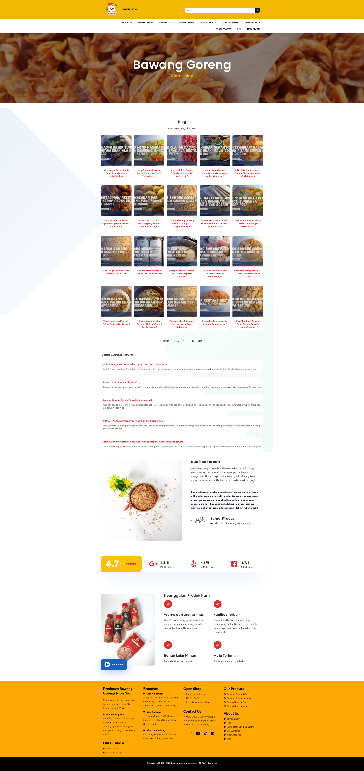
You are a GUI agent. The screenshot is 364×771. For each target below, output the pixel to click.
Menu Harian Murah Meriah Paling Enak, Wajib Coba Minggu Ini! (215, 173)
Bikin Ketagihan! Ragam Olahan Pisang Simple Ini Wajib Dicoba (247, 173)
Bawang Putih (166, 22)
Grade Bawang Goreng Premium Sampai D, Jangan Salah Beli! (182, 223)
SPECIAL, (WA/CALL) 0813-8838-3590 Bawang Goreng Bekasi (134, 421)
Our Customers (252, 22)
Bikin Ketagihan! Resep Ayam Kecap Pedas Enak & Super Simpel (116, 223)
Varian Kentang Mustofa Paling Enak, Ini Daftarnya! (116, 323)
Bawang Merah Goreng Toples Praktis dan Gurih (149, 272)
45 (193, 340)
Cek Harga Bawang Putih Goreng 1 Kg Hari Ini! (116, 272)
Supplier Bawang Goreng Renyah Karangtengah (127, 400)
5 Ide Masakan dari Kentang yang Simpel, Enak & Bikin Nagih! (149, 223)
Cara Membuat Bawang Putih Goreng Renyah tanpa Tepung (247, 324)
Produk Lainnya (231, 22)
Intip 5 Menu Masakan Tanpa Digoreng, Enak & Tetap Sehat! (149, 173)
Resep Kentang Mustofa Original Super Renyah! (215, 323)
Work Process (223, 29)
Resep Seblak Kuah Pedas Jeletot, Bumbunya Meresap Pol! (247, 223)
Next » (200, 340)
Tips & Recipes (253, 29)
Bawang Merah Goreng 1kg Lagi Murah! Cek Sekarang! (182, 324)
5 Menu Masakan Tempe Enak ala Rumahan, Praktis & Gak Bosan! (215, 223)
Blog (239, 29)
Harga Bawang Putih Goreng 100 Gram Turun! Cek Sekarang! (149, 324)
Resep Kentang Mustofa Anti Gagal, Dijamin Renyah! (182, 273)
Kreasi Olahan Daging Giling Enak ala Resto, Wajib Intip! (182, 173)
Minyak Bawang (187, 22)
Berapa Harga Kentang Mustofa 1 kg (121, 382)
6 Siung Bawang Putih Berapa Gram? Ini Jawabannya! (215, 273)
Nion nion (130, 9)
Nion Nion (127, 22)
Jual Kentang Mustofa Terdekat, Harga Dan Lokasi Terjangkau (135, 364)
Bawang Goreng (145, 22)
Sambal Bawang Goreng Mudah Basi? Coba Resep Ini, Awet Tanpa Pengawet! (143, 441)
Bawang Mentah (209, 22)
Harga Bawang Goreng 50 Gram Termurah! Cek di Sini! (247, 273)
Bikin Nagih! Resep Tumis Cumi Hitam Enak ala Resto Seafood (116, 173)
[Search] (257, 10)
